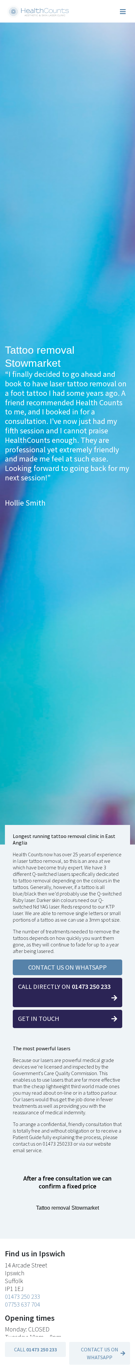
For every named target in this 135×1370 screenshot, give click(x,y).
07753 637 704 (22, 1304)
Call (35, 1349)
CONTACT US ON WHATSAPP (67, 967)
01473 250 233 (22, 1296)
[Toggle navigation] (123, 11)
